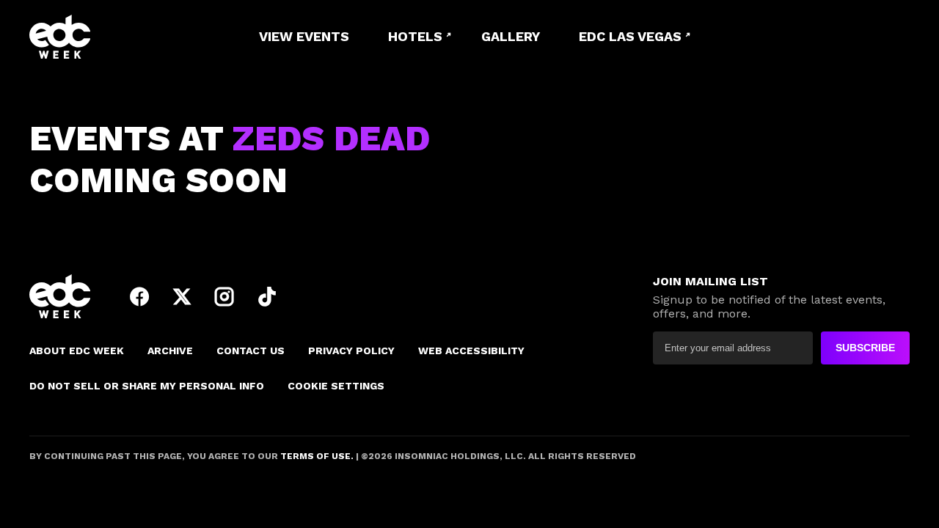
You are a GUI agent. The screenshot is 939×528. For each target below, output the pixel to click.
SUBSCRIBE (865, 347)
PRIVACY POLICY (351, 350)
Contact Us (250, 350)
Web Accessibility (471, 350)
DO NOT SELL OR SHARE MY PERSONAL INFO (146, 386)
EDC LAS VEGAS (630, 36)
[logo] (110, 37)
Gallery (510, 36)
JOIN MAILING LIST (710, 281)
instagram (224, 296)
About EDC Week (76, 350)
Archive (170, 350)
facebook (139, 296)
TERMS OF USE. (316, 456)
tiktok (267, 296)
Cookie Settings (336, 386)
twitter (181, 296)
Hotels (415, 36)
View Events (304, 36)
